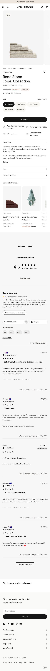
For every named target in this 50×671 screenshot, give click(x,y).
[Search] (7, 7)
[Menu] (2, 7)
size (5, 332)
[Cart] (47, 7)
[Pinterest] (20, 624)
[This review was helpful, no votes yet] (41, 389)
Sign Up (25, 617)
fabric (11, 332)
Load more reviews (25, 564)
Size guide (41, 99)
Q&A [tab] (30, 247)
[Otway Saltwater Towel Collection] (31, 198)
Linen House (11, 658)
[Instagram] (8, 624)
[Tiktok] (16, 624)
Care (4, 169)
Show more (7, 337)
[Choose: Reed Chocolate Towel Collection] (18, 208)
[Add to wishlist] (44, 72)
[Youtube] (12, 624)
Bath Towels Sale (12, 68)
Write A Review (25, 278)
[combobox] (39, 343)
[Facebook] (4, 624)
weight (19, 332)
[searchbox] (13, 322)
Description (7, 142)
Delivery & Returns (9, 175)
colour (27, 332)
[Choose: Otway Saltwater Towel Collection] (38, 208)
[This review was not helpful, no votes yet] (45, 389)
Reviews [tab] (21, 247)
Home (4, 68)
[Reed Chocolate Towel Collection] (12, 198)
